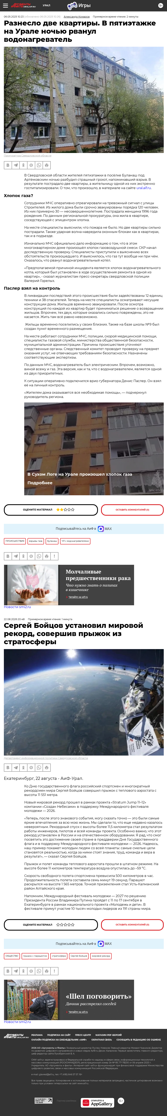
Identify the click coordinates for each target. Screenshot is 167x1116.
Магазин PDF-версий (109, 1035)
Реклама (37, 1035)
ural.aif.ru (143, 188)
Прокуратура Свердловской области (27, 155)
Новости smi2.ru (17, 607)
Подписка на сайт (58, 1035)
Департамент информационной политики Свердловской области (46, 758)
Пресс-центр (83, 1035)
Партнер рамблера (66, 1100)
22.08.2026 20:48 (14, 619)
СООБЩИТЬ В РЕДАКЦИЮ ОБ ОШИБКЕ (138, 1039)
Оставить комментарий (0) (132, 510)
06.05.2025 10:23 (14, 16)
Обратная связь (101, 1039)
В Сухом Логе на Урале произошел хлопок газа (79, 474)
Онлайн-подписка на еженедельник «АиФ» (59, 1039)
